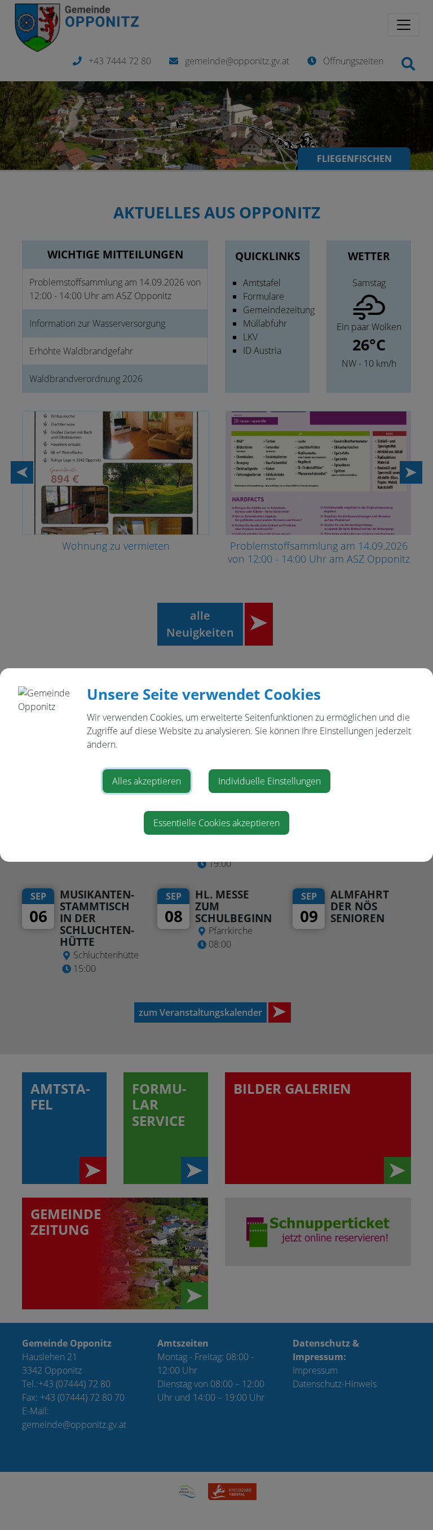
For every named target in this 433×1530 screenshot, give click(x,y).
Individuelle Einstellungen (269, 781)
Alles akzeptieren (146, 781)
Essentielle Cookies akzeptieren (216, 823)
